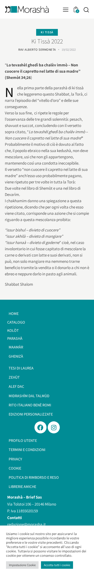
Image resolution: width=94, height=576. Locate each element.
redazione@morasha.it (26, 524)
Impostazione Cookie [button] (22, 565)
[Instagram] (54, 427)
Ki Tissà (47, 32)
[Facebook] (40, 427)
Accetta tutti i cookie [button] (57, 565)
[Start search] (86, 9)
